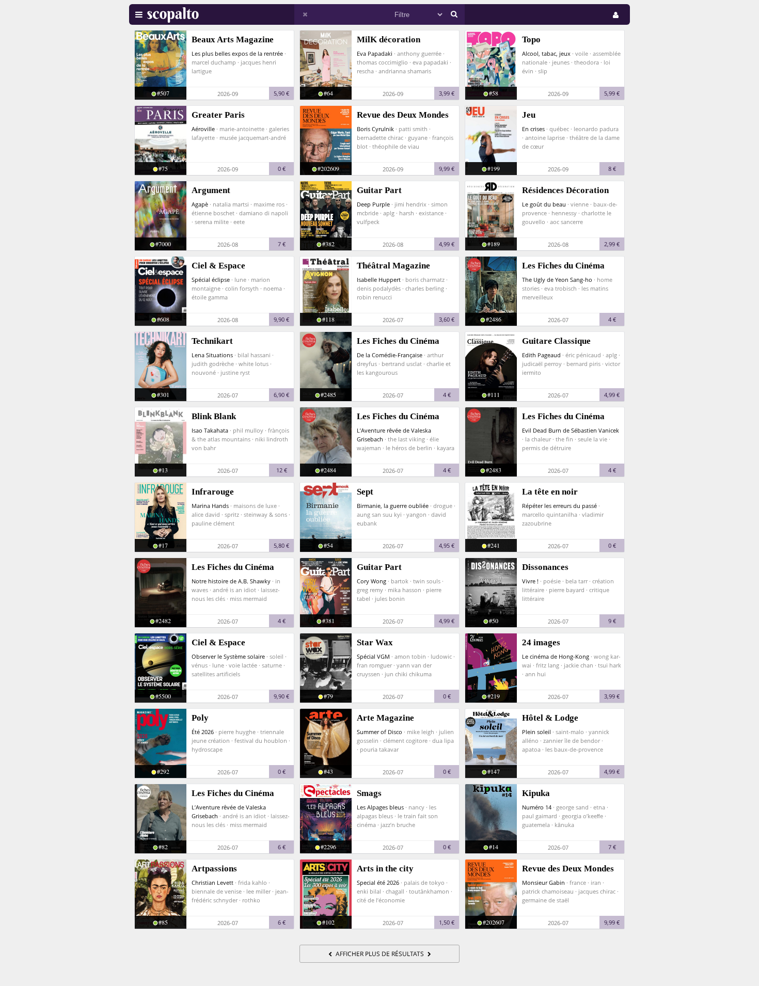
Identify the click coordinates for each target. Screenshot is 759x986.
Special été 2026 (378, 882)
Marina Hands (210, 506)
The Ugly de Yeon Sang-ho (557, 279)
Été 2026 (203, 732)
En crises (533, 129)
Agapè (200, 204)
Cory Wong (371, 581)
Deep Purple (373, 204)
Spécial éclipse (211, 279)
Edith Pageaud (541, 355)
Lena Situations (212, 355)
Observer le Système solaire (228, 656)
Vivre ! (530, 581)
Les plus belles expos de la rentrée (237, 53)
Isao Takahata (210, 430)
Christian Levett (212, 882)
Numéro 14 (536, 807)
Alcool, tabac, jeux (546, 53)
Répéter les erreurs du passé (559, 506)
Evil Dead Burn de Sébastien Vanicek (570, 430)
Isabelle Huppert (379, 279)
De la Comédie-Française (389, 355)
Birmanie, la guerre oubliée (393, 506)
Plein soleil (536, 732)
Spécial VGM (373, 656)
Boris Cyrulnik (375, 129)
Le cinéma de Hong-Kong (555, 656)
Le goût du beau (544, 204)
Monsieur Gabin (543, 882)
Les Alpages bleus (380, 807)
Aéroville (203, 129)
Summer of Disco (379, 732)
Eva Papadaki (374, 53)
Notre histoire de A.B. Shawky (231, 581)
